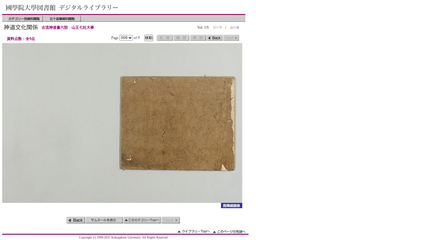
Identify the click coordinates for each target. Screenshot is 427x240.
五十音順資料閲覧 (62, 18)
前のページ (214, 38)
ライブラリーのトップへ (194, 231)
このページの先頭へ (229, 231)
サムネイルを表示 (104, 220)
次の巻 (234, 27)
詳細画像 (231, 205)
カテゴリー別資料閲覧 (24, 18)
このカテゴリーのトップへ (142, 220)
